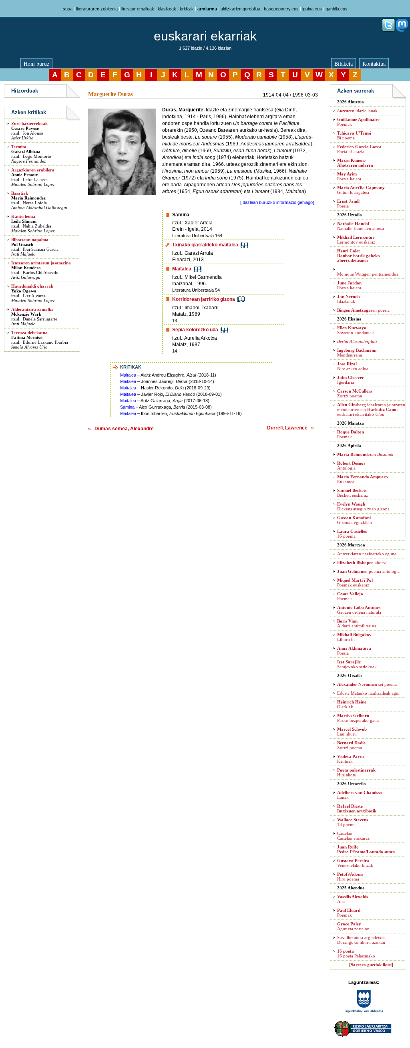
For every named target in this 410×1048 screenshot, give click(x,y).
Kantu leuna (23, 216)
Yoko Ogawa (23, 290)
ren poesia (363, 310)
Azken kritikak (28, 112)
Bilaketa (343, 63)
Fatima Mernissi (26, 337)
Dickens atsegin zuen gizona (363, 506)
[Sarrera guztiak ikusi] (371, 964)
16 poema (352, 533)
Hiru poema (350, 876)
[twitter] (388, 30)
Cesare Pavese (25, 128)
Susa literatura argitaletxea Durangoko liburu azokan (361, 940)
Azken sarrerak (355, 91)
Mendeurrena (356, 352)
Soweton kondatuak (355, 330)
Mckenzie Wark (26, 314)
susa (67, 8)
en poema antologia (368, 571)
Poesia (348, 203)
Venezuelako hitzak (355, 863)
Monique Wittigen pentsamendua (367, 274)
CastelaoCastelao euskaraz (353, 835)
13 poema (352, 822)
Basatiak (19, 193)
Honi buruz (36, 63)
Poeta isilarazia (359, 149)
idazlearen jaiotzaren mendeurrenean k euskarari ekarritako (371, 409)
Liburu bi (354, 637)
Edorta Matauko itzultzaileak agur (368, 693)
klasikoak (167, 8)
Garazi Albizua (25, 151)
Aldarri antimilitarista (356, 623)
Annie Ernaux (24, 174)
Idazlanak (348, 299)
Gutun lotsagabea (361, 190)
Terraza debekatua (29, 332)
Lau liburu (352, 731)
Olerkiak (351, 704)
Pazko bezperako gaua (358, 718)
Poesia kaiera (349, 176)
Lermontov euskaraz (356, 239)
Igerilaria (350, 380)
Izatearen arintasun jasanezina (41, 262)
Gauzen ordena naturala (359, 610)
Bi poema (354, 135)
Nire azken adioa (352, 366)
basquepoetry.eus (281, 8)
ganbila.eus (337, 8)
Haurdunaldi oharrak (32, 286)
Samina (127, 407)
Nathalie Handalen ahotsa (360, 226)
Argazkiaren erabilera (32, 169)
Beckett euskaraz (352, 493)
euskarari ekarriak (205, 36)
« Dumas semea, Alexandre (121, 428)
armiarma (207, 8)
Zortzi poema (354, 393)
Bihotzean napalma (29, 239)
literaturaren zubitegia (97, 8)
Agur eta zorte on (353, 926)
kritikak (187, 8)
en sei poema (367, 684)
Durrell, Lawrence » (290, 428)
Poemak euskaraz (355, 582)
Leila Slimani (23, 221)
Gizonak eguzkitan (354, 520)
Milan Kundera (26, 267)
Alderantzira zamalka (32, 309)
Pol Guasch (22, 244)
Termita (18, 146)
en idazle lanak (357, 110)
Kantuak (350, 759)
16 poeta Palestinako (356, 953)
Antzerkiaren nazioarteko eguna (366, 553)
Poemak (350, 434)
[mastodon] (402, 30)
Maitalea (128, 375)
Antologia (351, 465)
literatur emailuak (137, 8)
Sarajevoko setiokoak (357, 664)
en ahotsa (361, 562)
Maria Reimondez (28, 197)
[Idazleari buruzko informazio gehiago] (277, 202)
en (365, 454)
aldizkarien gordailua (240, 8)
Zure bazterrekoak (29, 123)
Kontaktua (374, 63)
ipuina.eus (312, 8)
